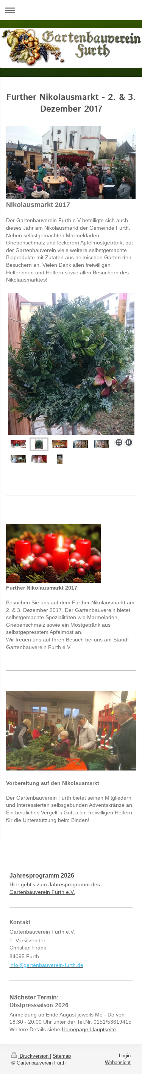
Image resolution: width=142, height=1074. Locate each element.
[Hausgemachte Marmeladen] (59, 444)
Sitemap (62, 1056)
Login (125, 1055)
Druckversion (34, 1056)
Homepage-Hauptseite (89, 1029)
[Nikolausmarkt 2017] (18, 444)
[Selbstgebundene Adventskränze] (71, 364)
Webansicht (118, 1062)
